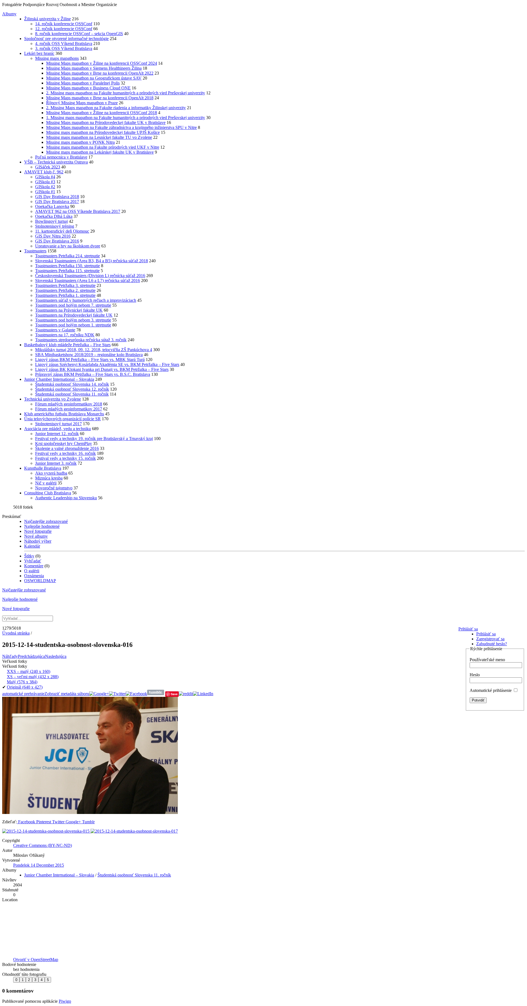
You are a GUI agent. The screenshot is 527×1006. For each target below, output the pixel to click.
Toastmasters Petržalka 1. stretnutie (65, 295)
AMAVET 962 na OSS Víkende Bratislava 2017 (77, 211)
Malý (22, 682)
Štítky (29, 556)
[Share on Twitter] (117, 693)
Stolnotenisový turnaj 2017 (58, 423)
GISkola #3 (45, 181)
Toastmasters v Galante (55, 330)
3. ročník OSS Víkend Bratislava (63, 48)
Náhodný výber (37, 541)
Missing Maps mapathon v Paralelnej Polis (83, 83)
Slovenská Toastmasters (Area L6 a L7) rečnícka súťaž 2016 (87, 280)
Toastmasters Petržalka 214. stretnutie (67, 255)
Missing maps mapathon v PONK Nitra (80, 142)
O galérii (31, 570)
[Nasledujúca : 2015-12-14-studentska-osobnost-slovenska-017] (134, 831)
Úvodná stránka (16, 633)
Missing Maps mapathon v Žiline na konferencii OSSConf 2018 (101, 112)
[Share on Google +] (99, 693)
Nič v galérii (46, 483)
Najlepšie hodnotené (42, 526)
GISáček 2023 (47, 167)
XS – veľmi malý (32, 676)
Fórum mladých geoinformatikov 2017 (68, 409)
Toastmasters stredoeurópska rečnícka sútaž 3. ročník (81, 339)
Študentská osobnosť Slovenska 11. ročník (72, 394)
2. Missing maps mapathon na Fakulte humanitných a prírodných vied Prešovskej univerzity (125, 93)
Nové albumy (36, 536)
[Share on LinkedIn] (203, 693)
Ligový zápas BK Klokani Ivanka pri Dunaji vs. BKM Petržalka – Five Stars (102, 369)
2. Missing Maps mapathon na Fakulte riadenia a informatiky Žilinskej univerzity (116, 107)
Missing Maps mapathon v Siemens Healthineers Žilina (94, 68)
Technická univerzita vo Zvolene (52, 399)
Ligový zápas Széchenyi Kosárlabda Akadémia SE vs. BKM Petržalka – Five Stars (107, 364)
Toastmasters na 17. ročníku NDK (64, 334)
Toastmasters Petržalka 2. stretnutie (65, 290)
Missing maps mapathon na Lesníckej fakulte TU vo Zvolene (99, 137)
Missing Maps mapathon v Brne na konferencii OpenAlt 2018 (99, 97)
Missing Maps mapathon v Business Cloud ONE (88, 88)
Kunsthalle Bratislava (42, 468)
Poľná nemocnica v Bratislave (61, 157)
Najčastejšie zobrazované (46, 521)
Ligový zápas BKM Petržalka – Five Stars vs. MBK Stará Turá (90, 359)
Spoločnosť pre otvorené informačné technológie (66, 38)
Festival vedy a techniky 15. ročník (65, 458)
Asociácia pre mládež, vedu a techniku (57, 428)
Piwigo (65, 1001)
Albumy (9, 14)
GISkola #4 (45, 176)
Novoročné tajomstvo (53, 488)
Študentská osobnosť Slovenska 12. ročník (72, 389)
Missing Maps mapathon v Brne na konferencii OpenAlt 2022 (99, 73)
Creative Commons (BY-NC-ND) (42, 845)
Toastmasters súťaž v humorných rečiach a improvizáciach (85, 300)
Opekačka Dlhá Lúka (53, 216)
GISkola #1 (45, 191)
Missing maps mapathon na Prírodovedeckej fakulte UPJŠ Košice (103, 132)
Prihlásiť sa (468, 629)
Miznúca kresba (49, 478)
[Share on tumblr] (155, 693)
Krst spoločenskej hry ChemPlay (63, 443)
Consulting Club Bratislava (47, 493)
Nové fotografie (38, 531)
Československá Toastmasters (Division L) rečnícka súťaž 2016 (90, 275)
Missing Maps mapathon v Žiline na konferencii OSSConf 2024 (101, 63)
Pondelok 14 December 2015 (38, 865)
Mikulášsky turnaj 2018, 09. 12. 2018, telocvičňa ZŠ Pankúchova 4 (93, 349)
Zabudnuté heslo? (491, 643)
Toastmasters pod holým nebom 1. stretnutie (73, 325)
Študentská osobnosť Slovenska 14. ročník (72, 384)
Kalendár (32, 546)
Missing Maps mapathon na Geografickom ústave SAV (94, 78)
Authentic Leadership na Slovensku (66, 497)
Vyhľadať (32, 561)
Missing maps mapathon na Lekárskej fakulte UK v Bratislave (100, 152)
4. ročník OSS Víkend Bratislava (63, 43)
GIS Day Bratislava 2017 (57, 201)
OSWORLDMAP (40, 580)
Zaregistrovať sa (490, 638)
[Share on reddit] (186, 693)
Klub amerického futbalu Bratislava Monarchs (64, 414)
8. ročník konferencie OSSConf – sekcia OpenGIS (79, 33)
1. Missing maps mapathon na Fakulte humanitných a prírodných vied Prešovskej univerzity (125, 117)
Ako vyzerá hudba (51, 473)
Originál (25, 687)
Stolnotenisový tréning (54, 226)
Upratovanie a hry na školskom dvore (67, 246)
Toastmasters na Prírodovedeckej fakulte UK (74, 315)
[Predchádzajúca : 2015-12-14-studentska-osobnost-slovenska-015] (46, 831)
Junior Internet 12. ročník (57, 433)
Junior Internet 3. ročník (56, 463)
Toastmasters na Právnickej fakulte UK (69, 310)
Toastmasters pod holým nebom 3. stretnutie (73, 320)
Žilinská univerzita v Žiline (47, 18)
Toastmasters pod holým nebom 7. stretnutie (73, 305)
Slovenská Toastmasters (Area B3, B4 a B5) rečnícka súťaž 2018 (91, 260)
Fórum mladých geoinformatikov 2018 (68, 404)
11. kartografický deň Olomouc (62, 231)
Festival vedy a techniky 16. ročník (65, 453)
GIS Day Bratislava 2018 (57, 196)
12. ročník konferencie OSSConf (63, 28)
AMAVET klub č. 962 (43, 172)
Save (174, 694)
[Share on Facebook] (136, 693)
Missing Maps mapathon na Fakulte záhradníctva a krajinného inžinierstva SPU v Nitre (121, 127)
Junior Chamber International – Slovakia (59, 379)
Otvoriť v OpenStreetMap (35, 959)
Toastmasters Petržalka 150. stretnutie (67, 265)
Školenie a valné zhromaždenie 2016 (67, 448)
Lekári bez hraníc (39, 53)
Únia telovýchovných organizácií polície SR (62, 418)
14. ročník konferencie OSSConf (63, 23)
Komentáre (33, 565)
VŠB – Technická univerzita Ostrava (56, 162)
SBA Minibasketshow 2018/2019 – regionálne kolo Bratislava (89, 354)
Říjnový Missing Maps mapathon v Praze (82, 102)
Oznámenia (34, 575)
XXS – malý (28, 671)
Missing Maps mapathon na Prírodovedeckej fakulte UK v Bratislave (106, 122)
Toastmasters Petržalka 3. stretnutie (65, 285)
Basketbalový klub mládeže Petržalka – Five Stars (67, 344)
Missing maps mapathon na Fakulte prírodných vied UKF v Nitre (102, 147)
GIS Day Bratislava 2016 (57, 241)
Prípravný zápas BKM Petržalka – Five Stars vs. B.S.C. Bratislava (92, 374)
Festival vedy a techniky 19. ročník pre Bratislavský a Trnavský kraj (94, 438)
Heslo (475, 674)
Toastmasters (35, 251)
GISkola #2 (45, 186)
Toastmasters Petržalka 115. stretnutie (67, 270)
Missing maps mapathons (57, 58)
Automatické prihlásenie (491, 690)
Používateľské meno (487, 659)
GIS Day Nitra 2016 (53, 236)
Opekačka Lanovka (52, 206)
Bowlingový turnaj (51, 221)
